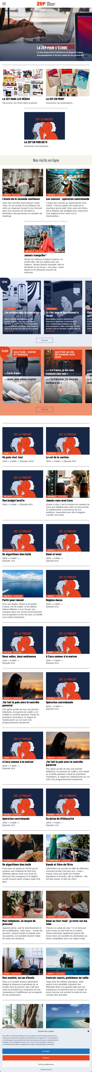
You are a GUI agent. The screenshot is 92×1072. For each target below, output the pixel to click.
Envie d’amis (13, 373)
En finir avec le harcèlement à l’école (62, 314)
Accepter (46, 1051)
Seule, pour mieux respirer (20, 379)
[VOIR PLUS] (9, 331)
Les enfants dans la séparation (22, 312)
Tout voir (44, 340)
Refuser (46, 1058)
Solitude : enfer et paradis (25, 353)
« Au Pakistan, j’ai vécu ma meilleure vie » (62, 380)
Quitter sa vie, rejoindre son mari (65, 354)
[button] (88, 1031)
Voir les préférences (46, 1064)
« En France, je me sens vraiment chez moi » (60, 371)
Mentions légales (46, 1069)
